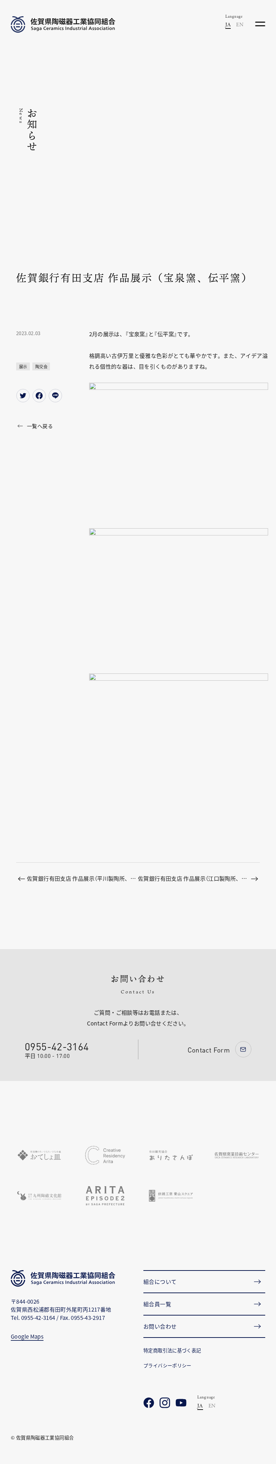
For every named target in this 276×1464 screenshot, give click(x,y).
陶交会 (41, 366)
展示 (23, 366)
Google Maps (27, 1336)
